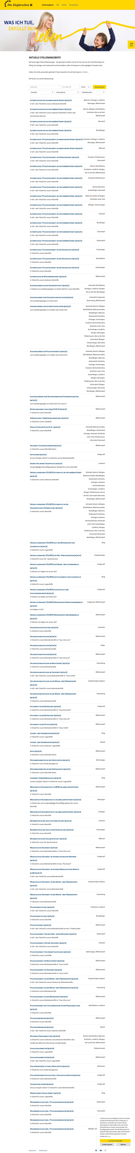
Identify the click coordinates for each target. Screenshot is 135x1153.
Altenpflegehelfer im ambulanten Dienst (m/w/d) (51, 100)
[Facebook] (96, 1150)
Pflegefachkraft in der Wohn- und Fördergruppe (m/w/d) (54, 979)
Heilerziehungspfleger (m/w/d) (43, 636)
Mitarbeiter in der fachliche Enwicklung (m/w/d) (50, 821)
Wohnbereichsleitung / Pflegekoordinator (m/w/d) (52, 1102)
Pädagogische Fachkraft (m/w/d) (43, 847)
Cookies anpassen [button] (107, 1144)
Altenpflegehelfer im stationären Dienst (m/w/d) (50, 109)
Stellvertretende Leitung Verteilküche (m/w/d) (49, 1066)
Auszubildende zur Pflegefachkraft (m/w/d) (48, 351)
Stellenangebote (48, 5)
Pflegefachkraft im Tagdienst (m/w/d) (46, 970)
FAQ (57, 5)
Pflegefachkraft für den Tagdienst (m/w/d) (48, 943)
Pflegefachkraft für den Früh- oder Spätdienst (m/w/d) (53, 934)
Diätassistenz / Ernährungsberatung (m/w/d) (49, 418)
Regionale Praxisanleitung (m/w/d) (45, 1036)
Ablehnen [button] (123, 1144)
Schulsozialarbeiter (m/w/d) (42, 1048)
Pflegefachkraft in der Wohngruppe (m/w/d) (49, 996)
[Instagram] (105, 1150)
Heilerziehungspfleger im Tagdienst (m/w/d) (48, 672)
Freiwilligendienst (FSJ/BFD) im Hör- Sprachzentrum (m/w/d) (55, 555)
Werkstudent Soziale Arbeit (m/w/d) (45, 1093)
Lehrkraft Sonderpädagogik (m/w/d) (45, 778)
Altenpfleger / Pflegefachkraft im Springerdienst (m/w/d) (54, 157)
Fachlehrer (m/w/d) (38, 454)
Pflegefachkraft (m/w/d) (40, 925)
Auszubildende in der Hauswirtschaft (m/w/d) (49, 285)
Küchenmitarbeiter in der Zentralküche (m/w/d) (50, 769)
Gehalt (64, 5)
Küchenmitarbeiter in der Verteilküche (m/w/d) (50, 760)
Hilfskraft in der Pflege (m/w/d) (43, 724)
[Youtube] (101, 1150)
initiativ (84, 72)
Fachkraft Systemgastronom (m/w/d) (45, 445)
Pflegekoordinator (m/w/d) (41, 1018)
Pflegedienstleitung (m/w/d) (42, 907)
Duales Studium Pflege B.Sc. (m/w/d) (45, 427)
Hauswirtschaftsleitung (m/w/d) (44, 627)
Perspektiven (73, 5)
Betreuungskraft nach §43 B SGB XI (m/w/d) (48, 409)
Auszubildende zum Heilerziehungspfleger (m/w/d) (51, 297)
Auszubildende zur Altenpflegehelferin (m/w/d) (50, 306)
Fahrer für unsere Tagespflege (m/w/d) (46, 463)
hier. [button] (109, 1136)
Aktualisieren (99, 87)
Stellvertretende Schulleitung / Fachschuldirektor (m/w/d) (55, 1075)
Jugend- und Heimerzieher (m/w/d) (44, 733)
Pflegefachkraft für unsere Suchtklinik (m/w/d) (50, 952)
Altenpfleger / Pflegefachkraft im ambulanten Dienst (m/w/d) (56, 139)
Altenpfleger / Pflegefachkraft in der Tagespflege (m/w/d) (54, 249)
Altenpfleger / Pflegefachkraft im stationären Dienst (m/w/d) (56, 166)
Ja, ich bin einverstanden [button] (115, 1141)
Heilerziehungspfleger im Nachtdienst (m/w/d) (50, 663)
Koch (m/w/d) (36, 751)
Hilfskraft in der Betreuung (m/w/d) (45, 706)
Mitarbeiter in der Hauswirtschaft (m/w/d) (48, 839)
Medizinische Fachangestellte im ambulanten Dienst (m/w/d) (55, 799)
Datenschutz (43, 1150)
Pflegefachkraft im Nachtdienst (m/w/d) (47, 961)
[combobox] (85, 87)
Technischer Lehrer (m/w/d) (41, 1084)
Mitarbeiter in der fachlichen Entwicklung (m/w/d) (51, 830)
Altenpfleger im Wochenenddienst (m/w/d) (48, 276)
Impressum (32, 1150)
